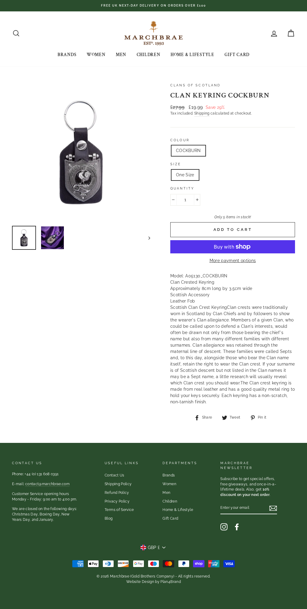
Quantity (182, 188)
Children (148, 55)
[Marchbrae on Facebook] (236, 526)
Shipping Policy (118, 484)
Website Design (140, 582)
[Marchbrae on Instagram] (224, 526)
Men (121, 55)
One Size (185, 174)
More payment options (233, 260)
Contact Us (114, 475)
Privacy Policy (117, 501)
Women (96, 55)
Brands (67, 55)
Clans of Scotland (195, 85)
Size (175, 164)
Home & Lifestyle (192, 55)
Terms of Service (119, 510)
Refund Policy (117, 493)
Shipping (202, 113)
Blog (108, 518)
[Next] (146, 238)
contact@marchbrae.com (47, 484)
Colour (179, 140)
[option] (153, 5)
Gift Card (237, 55)
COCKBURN (188, 150)
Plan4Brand (170, 582)
